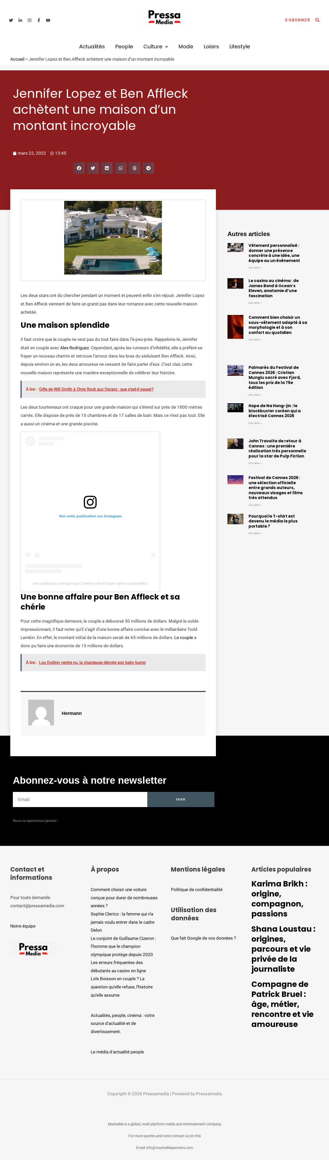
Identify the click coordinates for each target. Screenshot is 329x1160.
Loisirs (211, 46)
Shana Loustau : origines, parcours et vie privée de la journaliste (283, 949)
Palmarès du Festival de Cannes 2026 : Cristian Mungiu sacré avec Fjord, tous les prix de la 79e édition (275, 377)
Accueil (17, 59)
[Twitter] (11, 20)
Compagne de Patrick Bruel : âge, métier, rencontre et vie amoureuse (282, 1004)
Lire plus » (255, 267)
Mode (185, 46)
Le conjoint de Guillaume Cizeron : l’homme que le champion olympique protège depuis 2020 (123, 946)
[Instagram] (30, 20)
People (124, 46)
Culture (152, 46)
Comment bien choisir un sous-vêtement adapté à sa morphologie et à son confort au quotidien (278, 325)
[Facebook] (39, 20)
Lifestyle (239, 46)
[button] (297, 20)
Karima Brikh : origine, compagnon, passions (279, 898)
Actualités (92, 46)
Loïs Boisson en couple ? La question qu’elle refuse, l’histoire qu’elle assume (122, 986)
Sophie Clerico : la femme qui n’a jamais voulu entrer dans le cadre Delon (122, 922)
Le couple (183, 637)
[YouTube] (48, 20)
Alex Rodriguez (74, 347)
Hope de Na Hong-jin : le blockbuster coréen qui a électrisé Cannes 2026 (275, 410)
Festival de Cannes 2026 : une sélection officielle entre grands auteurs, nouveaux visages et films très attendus (276, 487)
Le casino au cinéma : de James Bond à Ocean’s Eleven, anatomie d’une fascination (274, 288)
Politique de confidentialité (197, 889)
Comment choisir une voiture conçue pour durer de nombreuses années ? (124, 897)
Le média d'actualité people (117, 1051)
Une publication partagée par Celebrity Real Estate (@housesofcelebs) (90, 583)
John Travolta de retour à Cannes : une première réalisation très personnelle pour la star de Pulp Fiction (277, 448)
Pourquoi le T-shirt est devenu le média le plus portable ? (273, 521)
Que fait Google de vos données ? (203, 938)
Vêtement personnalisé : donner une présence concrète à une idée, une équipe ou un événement (274, 253)
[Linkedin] (20, 20)
